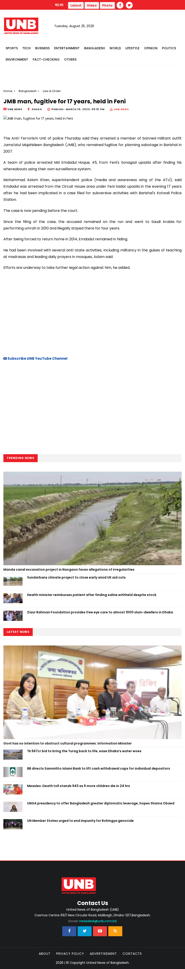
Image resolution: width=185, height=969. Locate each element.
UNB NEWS (121, 109)
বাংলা (59, 5)
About (45, 953)
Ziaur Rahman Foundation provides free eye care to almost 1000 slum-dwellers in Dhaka (100, 612)
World (115, 48)
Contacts (132, 953)
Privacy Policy (70, 953)
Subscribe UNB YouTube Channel (37, 358)
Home (7, 91)
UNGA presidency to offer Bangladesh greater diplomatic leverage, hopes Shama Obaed (100, 803)
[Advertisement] (92, 312)
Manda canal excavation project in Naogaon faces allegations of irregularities (68, 569)
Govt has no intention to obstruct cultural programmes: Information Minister (67, 743)
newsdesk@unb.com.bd (92, 921)
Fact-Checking (46, 59)
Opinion (150, 48)
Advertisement (103, 953)
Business (42, 48)
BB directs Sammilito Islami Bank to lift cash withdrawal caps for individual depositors (98, 768)
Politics (169, 48)
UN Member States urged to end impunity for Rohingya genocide (80, 820)
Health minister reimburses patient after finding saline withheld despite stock (91, 595)
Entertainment (67, 48)
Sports (12, 48)
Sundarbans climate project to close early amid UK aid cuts (76, 577)
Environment (17, 59)
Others (70, 59)
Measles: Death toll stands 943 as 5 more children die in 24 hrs (78, 786)
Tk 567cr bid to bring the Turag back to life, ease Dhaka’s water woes (84, 751)
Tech (26, 48)
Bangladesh (94, 48)
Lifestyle (132, 48)
